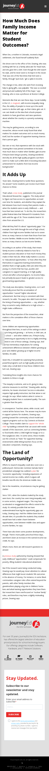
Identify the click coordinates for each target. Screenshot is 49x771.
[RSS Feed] (22, 763)
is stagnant (15, 103)
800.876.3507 (11, 766)
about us (22, 766)
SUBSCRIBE (13, 714)
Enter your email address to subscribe (19, 700)
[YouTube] (27, 763)
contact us (31, 766)
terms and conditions (27, 721)
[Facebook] (25, 763)
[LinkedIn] (30, 763)
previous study (10, 556)
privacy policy (15, 723)
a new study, (17, 193)
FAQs (40, 766)
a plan (33, 471)
